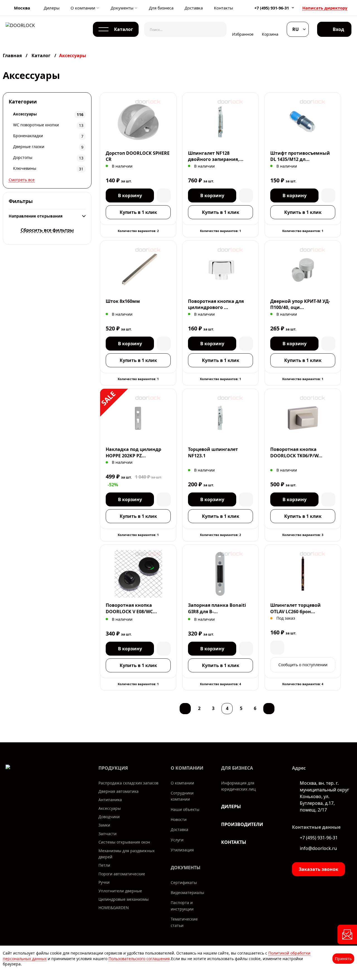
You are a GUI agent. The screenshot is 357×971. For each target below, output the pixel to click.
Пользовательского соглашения (139, 958)
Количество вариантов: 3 (302, 535)
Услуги (177, 839)
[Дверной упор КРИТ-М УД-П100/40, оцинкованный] (302, 270)
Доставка (194, 8)
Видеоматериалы (187, 892)
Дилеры (51, 8)
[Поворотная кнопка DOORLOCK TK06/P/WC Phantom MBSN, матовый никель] (302, 418)
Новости (179, 819)
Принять (343, 958)
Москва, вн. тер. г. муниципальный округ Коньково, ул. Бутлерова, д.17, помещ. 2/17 (324, 796)
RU (295, 29)
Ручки (104, 882)
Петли (104, 865)
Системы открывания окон (124, 842)
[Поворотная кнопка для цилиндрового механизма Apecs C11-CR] (220, 270)
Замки (104, 825)
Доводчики (109, 816)
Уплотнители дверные (120, 890)
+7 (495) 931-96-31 (271, 8)
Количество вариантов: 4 (220, 684)
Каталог (41, 55)
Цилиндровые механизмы (123, 899)
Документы (122, 8)
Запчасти (107, 833)
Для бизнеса (161, 8)
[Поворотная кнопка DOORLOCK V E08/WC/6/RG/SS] (138, 574)
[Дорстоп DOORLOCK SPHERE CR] (138, 122)
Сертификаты (184, 882)
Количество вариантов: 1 (220, 231)
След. (268, 708)
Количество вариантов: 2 (138, 231)
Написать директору (324, 8)
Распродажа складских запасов (128, 783)
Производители (242, 824)
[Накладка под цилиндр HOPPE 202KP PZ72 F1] (138, 418)
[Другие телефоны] (293, 7)
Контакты (223, 8)
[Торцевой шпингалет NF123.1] (220, 418)
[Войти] (334, 29)
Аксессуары (109, 808)
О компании (83, 8)
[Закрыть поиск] (218, 29)
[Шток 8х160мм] (138, 270)
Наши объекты (185, 809)
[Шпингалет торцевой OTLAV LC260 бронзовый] (302, 574)
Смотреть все (22, 179)
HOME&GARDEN (113, 907)
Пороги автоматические (121, 873)
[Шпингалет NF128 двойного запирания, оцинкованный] (220, 122)
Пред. (185, 708)
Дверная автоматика (118, 791)
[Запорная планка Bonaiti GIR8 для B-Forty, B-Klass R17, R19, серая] (220, 574)
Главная (13, 55)
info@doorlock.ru (318, 848)
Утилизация (182, 849)
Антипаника (110, 799)
